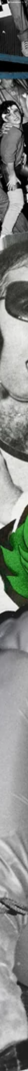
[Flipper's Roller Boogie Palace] (14, 2)
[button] (22, 2)
